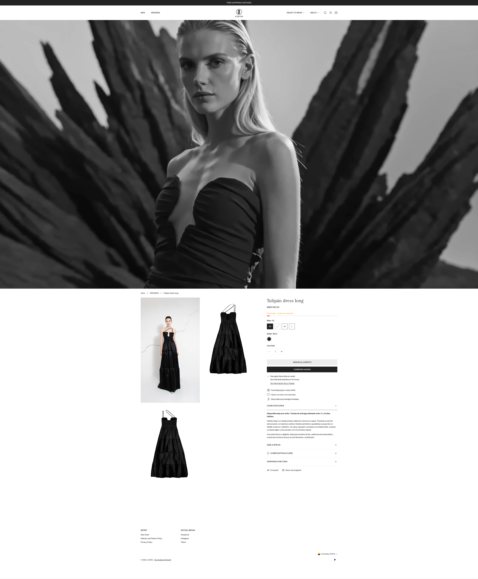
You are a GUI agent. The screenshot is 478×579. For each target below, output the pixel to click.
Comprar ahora (302, 369)
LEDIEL (150, 560)
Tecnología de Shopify (162, 560)
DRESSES (154, 293)
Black (269, 339)
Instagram (185, 538)
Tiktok (183, 542)
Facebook (185, 535)
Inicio (143, 293)
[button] (336, 12)
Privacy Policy (146, 542)
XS (270, 326)
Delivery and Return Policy (151, 538)
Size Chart (145, 535)
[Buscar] (325, 12)
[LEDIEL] (239, 13)
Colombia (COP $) (328, 554)
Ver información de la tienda (282, 383)
